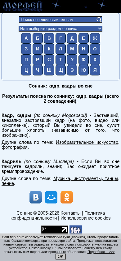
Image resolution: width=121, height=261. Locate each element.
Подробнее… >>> (101, 252)
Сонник (24, 213)
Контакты (70, 213)
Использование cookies (85, 218)
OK (61, 256)
